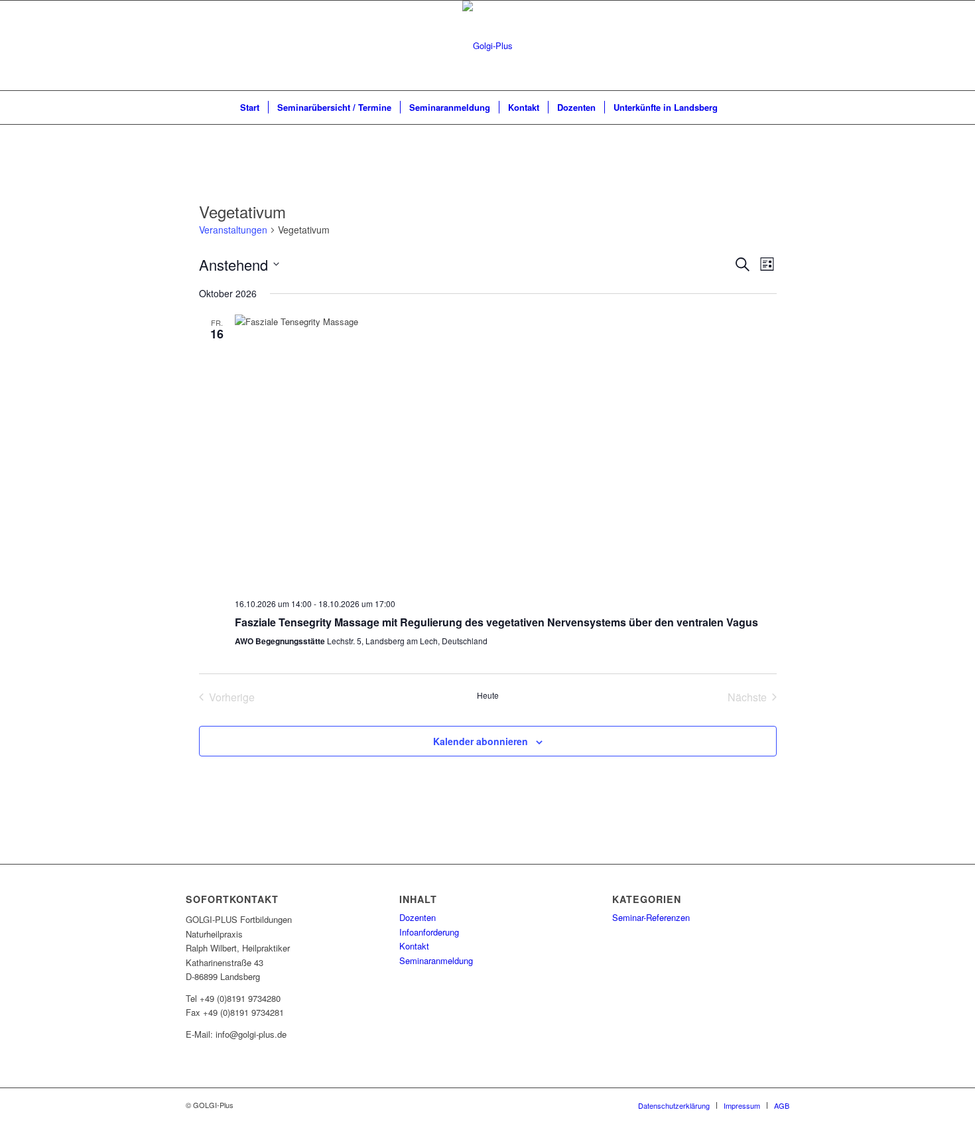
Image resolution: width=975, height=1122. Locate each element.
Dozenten (417, 917)
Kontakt (414, 946)
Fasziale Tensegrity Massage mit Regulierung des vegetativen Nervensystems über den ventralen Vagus (496, 622)
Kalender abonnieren (480, 741)
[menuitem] (249, 107)
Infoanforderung (429, 932)
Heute (488, 695)
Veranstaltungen (233, 230)
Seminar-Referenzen (651, 917)
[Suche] (735, 107)
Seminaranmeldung (436, 960)
